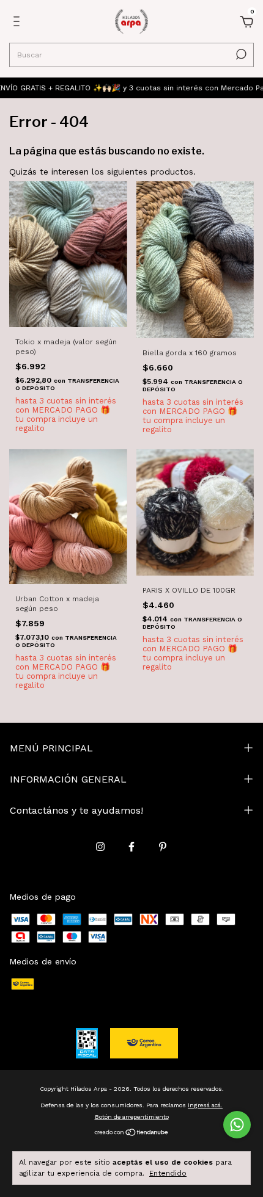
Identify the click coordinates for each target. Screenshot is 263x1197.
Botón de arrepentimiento (132, 1116)
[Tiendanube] (132, 1133)
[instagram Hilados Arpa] (100, 847)
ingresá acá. (205, 1105)
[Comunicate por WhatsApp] (237, 1124)
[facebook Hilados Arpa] (131, 847)
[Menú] (18, 23)
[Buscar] (240, 54)
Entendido (168, 1173)
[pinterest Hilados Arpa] (163, 847)
